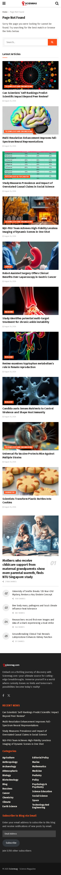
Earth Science (9, 806)
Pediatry (36, 775)
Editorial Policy (40, 757)
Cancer (8, 267)
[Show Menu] (4, 3)
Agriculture (8, 757)
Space (35, 800)
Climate (6, 802)
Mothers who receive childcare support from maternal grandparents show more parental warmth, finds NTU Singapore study (23, 569)
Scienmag (13, 869)
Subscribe (11, 842)
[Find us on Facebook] (3, 696)
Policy (35, 779)
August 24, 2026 (10, 101)
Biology (9, 357)
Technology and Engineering (18, 87)
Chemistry (10, 493)
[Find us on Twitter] (8, 696)
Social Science (40, 796)
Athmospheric (10, 771)
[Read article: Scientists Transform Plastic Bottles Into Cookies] (30, 481)
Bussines (7, 788)
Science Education (42, 791)
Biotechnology (10, 779)
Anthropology (9, 762)
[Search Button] (57, 3)
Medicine (9, 312)
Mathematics (39, 766)
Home (4, 12)
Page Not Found (17, 12)
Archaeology (9, 766)
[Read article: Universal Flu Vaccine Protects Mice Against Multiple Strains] (30, 436)
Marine (36, 762)
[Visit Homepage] (30, 3)
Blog (4, 784)
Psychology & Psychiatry (17, 177)
